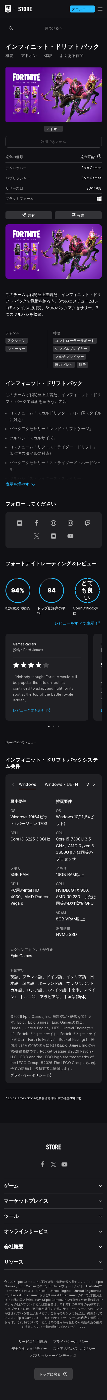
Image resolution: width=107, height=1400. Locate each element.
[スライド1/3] (49, 726)
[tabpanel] (53, 863)
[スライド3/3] (58, 726)
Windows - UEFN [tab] (61, 784)
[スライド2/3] (53, 726)
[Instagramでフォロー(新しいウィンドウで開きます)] (70, 524)
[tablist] (53, 784)
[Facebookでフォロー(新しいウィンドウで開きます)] (36, 524)
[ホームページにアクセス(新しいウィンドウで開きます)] (53, 524)
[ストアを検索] (10, 28)
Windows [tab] (27, 784)
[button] (53, 484)
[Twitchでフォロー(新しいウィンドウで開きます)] (87, 524)
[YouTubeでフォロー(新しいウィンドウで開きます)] (70, 537)
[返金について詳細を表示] (99, 157)
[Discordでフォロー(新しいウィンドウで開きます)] (19, 524)
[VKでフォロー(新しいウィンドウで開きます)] (53, 537)
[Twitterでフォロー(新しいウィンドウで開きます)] (36, 537)
